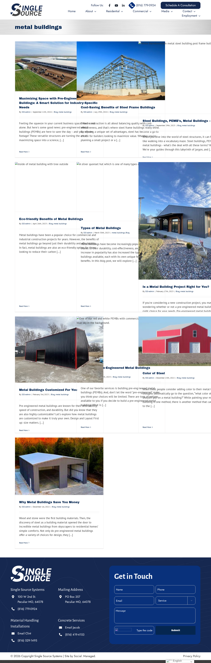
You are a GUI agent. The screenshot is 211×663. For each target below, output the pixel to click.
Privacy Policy (191, 656)
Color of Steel (154, 373)
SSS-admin (26, 112)
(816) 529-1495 (27, 640)
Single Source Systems (48, 656)
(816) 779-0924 (27, 609)
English (177, 660)
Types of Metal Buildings (101, 228)
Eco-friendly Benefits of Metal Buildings (51, 219)
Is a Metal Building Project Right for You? (176, 286)
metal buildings (65, 112)
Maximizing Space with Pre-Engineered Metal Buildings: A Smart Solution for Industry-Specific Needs (58, 103)
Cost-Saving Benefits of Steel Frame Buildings (118, 107)
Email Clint (24, 633)
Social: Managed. (85, 656)
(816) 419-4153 (74, 634)
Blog (56, 112)
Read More (23, 151)
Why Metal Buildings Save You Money (49, 502)
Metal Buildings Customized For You (48, 390)
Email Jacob (72, 627)
